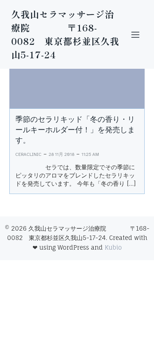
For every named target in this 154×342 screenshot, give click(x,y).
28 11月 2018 (61, 154)
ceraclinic (28, 154)
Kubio (113, 247)
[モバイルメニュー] (135, 34)
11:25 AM (90, 154)
